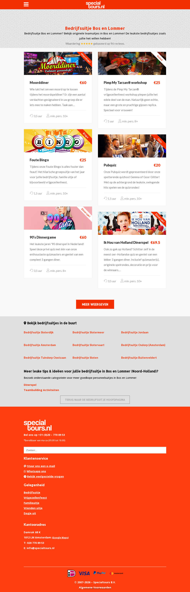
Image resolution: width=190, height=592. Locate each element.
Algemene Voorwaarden (95, 587)
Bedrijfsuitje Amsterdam (40, 345)
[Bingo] (58, 140)
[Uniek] (132, 63)
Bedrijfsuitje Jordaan (134, 332)
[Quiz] (132, 145)
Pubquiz (110, 165)
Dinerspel (30, 385)
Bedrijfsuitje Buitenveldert (139, 357)
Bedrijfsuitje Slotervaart (88, 345)
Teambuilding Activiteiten (41, 390)
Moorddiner (39, 83)
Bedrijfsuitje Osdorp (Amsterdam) (143, 345)
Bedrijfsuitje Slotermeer (88, 332)
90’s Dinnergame (43, 237)
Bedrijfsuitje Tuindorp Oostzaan (45, 357)
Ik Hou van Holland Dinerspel (126, 242)
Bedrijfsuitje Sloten (85, 357)
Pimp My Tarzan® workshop (125, 83)
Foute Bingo (39, 160)
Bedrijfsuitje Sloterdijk (38, 332)
